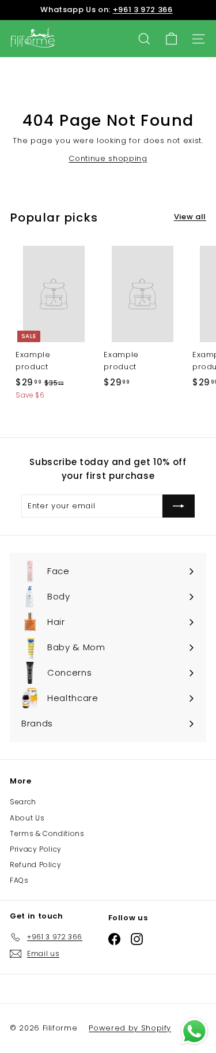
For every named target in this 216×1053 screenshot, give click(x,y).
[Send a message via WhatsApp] (194, 1031)
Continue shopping (108, 158)
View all (190, 216)
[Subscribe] (178, 506)
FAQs (19, 880)
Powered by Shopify (130, 1027)
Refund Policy (35, 865)
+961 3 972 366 (143, 9)
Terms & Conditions (47, 833)
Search (23, 802)
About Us (27, 818)
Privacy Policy (36, 849)
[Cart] (171, 39)
